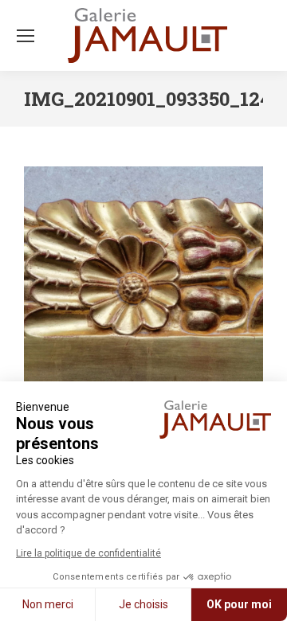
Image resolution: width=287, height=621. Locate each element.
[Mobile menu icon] (25, 35)
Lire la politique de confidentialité (88, 553)
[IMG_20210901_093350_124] (143, 285)
